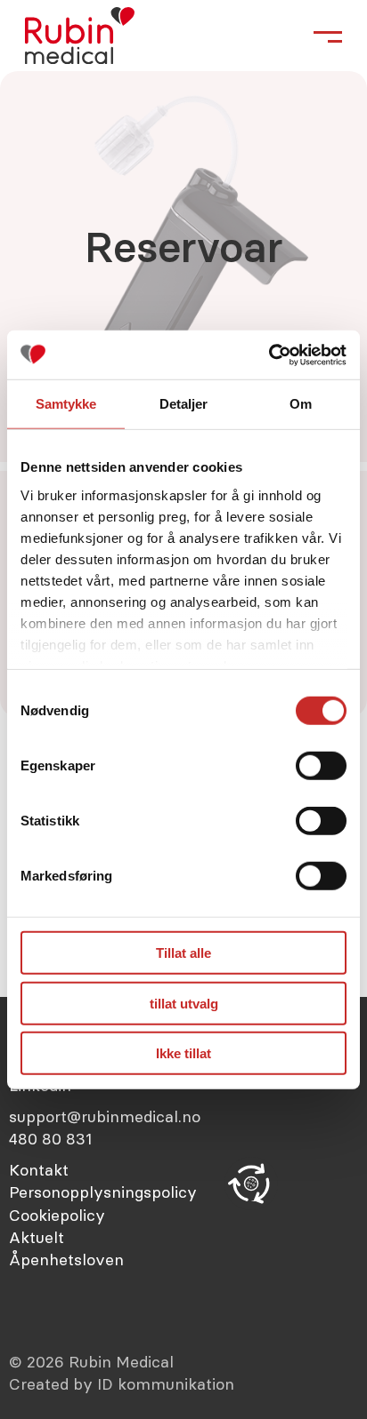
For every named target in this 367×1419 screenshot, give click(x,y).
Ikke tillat (183, 1053)
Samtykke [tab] (66, 403)
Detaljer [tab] (183, 403)
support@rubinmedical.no (104, 1116)
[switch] (321, 766)
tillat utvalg (184, 1002)
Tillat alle (183, 953)
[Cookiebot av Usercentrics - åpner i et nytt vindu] (269, 354)
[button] (251, 1183)
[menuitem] (112, 1170)
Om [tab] (301, 403)
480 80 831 (51, 1138)
